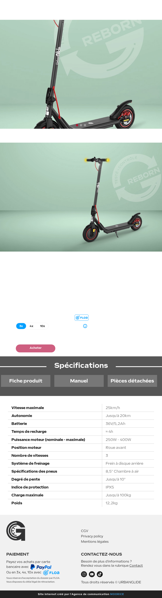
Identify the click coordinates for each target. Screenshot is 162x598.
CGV (84, 531)
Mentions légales (95, 542)
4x (31, 326)
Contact (136, 565)
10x (42, 326)
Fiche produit (25, 381)
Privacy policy (92, 536)
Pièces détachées (132, 381)
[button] (77, 125)
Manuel (79, 381)
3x (21, 326)
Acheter (35, 347)
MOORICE (117, 594)
